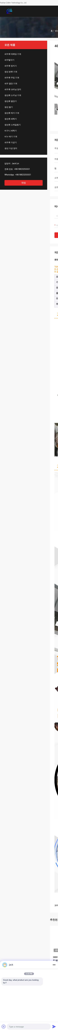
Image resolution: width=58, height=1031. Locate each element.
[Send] (54, 1026)
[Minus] (54, 964)
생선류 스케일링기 (13, 125)
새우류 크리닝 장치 (13, 89)
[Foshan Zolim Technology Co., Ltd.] (9, 11)
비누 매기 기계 (11, 136)
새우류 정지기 (11, 66)
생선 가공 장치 (11, 148)
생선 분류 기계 (11, 72)
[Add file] (4, 1026)
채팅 (23, 182)
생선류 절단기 (11, 101)
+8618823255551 (22, 169)
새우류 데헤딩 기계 (13, 54)
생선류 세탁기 (11, 119)
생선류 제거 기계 (12, 113)
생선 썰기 (9, 107)
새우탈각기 (9, 60)
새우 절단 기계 (11, 83)
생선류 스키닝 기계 (13, 95)
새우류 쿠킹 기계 (12, 77)
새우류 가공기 (11, 142)
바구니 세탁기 (11, 131)
